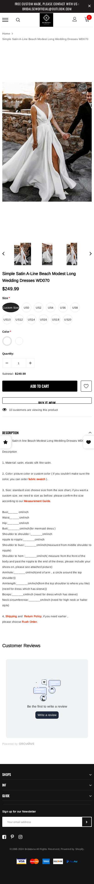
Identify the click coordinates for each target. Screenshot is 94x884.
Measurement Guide (37, 501)
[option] (47, 142)
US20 (67, 319)
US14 (31, 319)
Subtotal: (8, 373)
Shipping (11, 616)
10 (10, 409)
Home (6, 33)
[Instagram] (20, 837)
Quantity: (8, 353)
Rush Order (29, 621)
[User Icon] (75, 19)
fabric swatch (37, 479)
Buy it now (47, 402)
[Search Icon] (18, 20)
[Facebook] (4, 837)
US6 (63, 307)
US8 (75, 307)
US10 (7, 319)
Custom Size (11, 307)
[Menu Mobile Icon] (5, 20)
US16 (43, 319)
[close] (89, 6)
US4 (51, 307)
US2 (39, 307)
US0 (26, 307)
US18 (55, 319)
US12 (19, 319)
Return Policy (33, 616)
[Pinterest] (12, 837)
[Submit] (86, 821)
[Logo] (46, 19)
